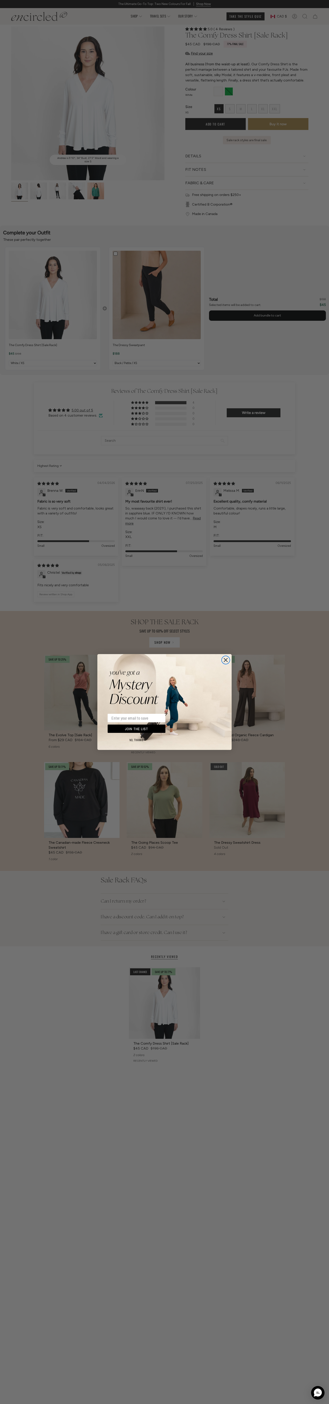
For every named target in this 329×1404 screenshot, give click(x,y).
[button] (318, 1393)
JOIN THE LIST (136, 728)
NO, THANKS (136, 740)
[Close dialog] (226, 660)
